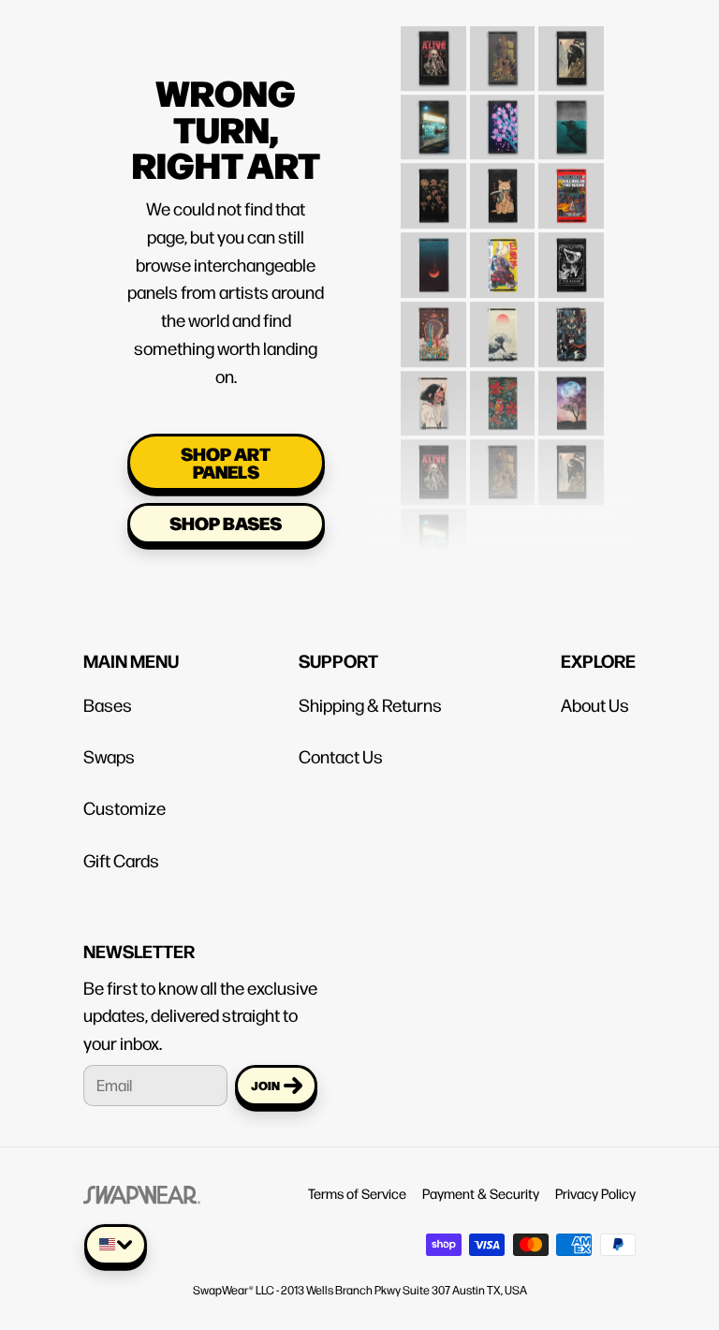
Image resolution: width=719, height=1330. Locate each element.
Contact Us (341, 756)
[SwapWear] (141, 1193)
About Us (595, 704)
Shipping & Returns (370, 704)
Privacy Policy (595, 1193)
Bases (107, 704)
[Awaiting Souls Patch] (571, 47)
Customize (124, 807)
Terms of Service (357, 1193)
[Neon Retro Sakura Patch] (502, 116)
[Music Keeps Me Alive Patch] (433, 47)
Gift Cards (121, 860)
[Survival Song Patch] (502, 47)
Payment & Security (480, 1193)
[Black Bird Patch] (571, 116)
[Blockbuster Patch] (433, 116)
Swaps (109, 756)
